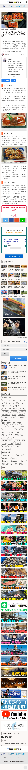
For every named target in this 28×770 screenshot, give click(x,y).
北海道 (4, 455)
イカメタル (22, 411)
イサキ (19, 423)
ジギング (21, 409)
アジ (3, 423)
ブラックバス (6, 449)
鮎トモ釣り (22, 400)
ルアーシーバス (6, 406)
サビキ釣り (20, 417)
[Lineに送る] (22, 220)
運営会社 (5, 757)
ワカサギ (10, 443)
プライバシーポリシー (12, 757)
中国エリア (22, 461)
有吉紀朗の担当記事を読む (14, 74)
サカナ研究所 (5, 80)
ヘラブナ (16, 446)
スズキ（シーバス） (8, 429)
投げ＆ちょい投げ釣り (8, 417)
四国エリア (5, 464)
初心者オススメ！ (7, 397)
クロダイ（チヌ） (7, 440)
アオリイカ (18, 435)
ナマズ (18, 429)
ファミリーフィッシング (9, 400)
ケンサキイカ (22, 426)
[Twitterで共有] (5, 220)
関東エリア (20, 455)
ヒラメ (11, 435)
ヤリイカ (18, 443)
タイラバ (16, 406)
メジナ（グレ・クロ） (8, 438)
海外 (20, 464)
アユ (23, 429)
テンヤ (14, 414)
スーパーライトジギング (9, 409)
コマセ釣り (14, 411)
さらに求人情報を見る (14, 256)
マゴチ (4, 443)
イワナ (17, 432)
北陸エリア (15, 458)
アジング (20, 403)
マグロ (4, 446)
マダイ (9, 423)
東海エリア (5, 461)
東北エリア (11, 455)
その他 (13, 80)
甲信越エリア (6, 458)
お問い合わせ (20, 757)
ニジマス (4, 432)
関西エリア (14, 461)
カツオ (10, 446)
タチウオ (4, 435)
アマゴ (11, 432)
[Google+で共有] (16, 220)
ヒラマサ (4, 426)
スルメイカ (12, 426)
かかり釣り (21, 414)
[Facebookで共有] (11, 220)
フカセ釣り (5, 411)
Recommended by (20, 337)
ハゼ (23, 440)
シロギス (17, 440)
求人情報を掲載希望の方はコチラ (14, 232)
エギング (4, 403)
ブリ (14, 423)
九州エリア (14, 464)
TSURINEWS (12, 761)
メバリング (12, 403)
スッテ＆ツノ (6, 414)
